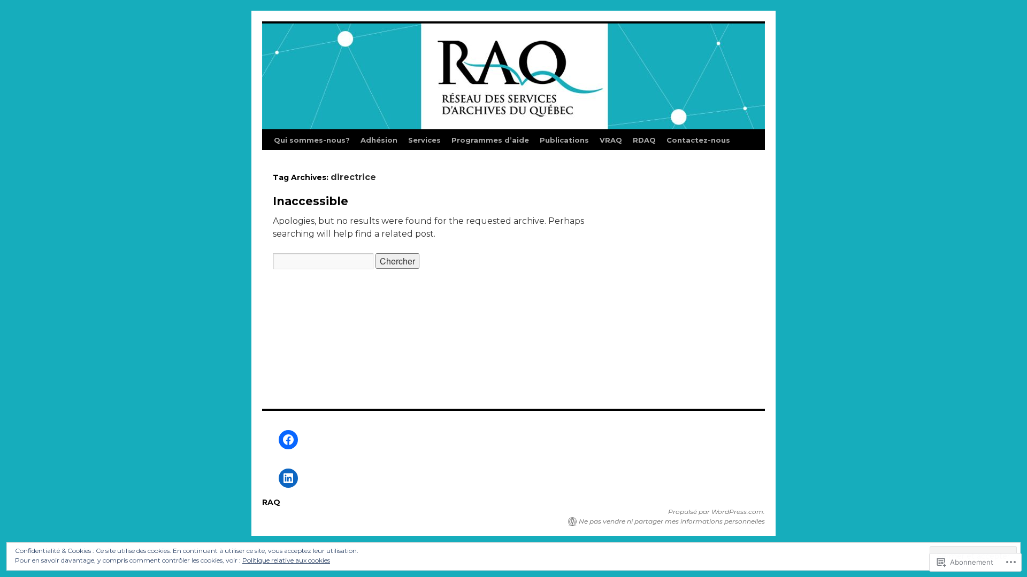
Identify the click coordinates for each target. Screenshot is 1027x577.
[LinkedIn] (288, 478)
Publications (564, 140)
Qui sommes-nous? (312, 140)
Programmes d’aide (490, 140)
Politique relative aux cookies (286, 560)
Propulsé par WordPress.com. (716, 512)
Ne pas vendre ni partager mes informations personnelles (672, 521)
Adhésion (379, 140)
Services (424, 140)
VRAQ (611, 140)
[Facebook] (288, 439)
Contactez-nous (698, 140)
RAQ (271, 502)
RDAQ (644, 140)
